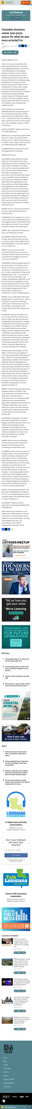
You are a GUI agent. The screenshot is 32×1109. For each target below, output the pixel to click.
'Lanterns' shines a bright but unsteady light (17, 677)
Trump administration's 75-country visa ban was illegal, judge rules (17, 660)
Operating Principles (8, 1083)
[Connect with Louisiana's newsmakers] (16, 879)
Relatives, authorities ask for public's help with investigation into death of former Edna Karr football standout (16, 772)
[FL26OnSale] (16, 578)
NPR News (5, 653)
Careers (5, 1075)
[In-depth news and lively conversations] (16, 804)
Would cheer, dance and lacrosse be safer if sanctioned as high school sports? (16, 753)
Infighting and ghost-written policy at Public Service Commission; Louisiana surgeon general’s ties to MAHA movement (22, 962)
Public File (6, 1072)
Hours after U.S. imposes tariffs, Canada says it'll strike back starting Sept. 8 (17, 685)
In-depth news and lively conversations (16, 823)
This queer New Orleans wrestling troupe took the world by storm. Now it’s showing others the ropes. (17, 782)
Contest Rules (7, 1086)
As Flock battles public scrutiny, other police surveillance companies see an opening (17, 668)
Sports (4, 746)
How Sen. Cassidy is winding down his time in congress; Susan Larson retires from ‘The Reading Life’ (21, 942)
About (5, 1061)
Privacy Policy (7, 1068)
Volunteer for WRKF (8, 1079)
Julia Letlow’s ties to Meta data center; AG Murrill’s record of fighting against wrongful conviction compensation (21, 1001)
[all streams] (29, 1107)
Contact (5, 1064)
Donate (26, 2)
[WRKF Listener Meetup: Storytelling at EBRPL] (16, 548)
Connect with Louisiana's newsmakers (16, 894)
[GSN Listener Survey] (16, 610)
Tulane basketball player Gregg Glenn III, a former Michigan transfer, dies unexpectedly (16, 763)
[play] (3, 1107)
